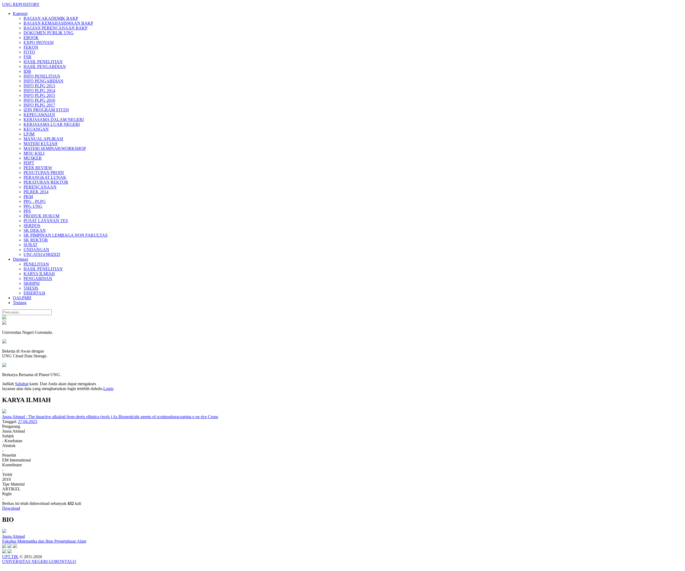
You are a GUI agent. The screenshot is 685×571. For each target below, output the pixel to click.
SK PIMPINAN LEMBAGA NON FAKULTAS (66, 235)
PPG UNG (33, 206)
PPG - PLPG (35, 201)
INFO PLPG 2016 (39, 100)
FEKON (31, 47)
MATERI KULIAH (41, 143)
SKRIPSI (32, 283)
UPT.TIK (10, 556)
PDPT (29, 163)
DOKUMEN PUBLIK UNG (49, 33)
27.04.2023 (27, 421)
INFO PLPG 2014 (39, 90)
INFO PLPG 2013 (39, 86)
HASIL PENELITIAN (43, 61)
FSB (27, 57)
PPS (27, 211)
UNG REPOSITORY (21, 4)
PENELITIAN (36, 264)
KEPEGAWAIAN (39, 114)
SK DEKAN (35, 230)
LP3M (29, 134)
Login (108, 388)
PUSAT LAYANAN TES (46, 220)
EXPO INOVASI (39, 42)
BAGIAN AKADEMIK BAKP (51, 18)
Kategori (20, 13)
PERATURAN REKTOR (46, 182)
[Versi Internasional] (4, 318)
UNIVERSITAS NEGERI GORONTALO (39, 561)
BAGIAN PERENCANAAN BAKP (55, 28)
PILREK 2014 (36, 192)
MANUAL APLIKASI (43, 139)
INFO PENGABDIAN (43, 81)
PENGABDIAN (38, 278)
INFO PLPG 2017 (39, 105)
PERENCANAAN (40, 187)
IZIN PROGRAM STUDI (46, 110)
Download (11, 508)
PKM (28, 196)
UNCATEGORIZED (42, 254)
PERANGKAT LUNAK (45, 177)
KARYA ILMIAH (39, 273)
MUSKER (33, 158)
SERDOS (32, 225)
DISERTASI (34, 293)
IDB (27, 71)
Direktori (20, 259)
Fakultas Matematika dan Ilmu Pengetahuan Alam (44, 541)
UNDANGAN (36, 249)
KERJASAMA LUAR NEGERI (52, 124)
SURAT (30, 245)
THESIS (31, 288)
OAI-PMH (22, 298)
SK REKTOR (36, 240)
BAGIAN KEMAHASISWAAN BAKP (58, 23)
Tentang (19, 302)
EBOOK (31, 37)
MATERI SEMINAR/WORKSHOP (55, 148)
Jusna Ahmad (13, 536)
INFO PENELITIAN (42, 76)
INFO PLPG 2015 (39, 95)
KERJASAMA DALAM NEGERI (54, 119)
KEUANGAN (36, 129)
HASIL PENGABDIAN (45, 66)
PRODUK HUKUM (41, 216)
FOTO (29, 52)
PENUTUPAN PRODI (44, 172)
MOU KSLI (34, 153)
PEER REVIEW (38, 167)
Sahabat (21, 383)
